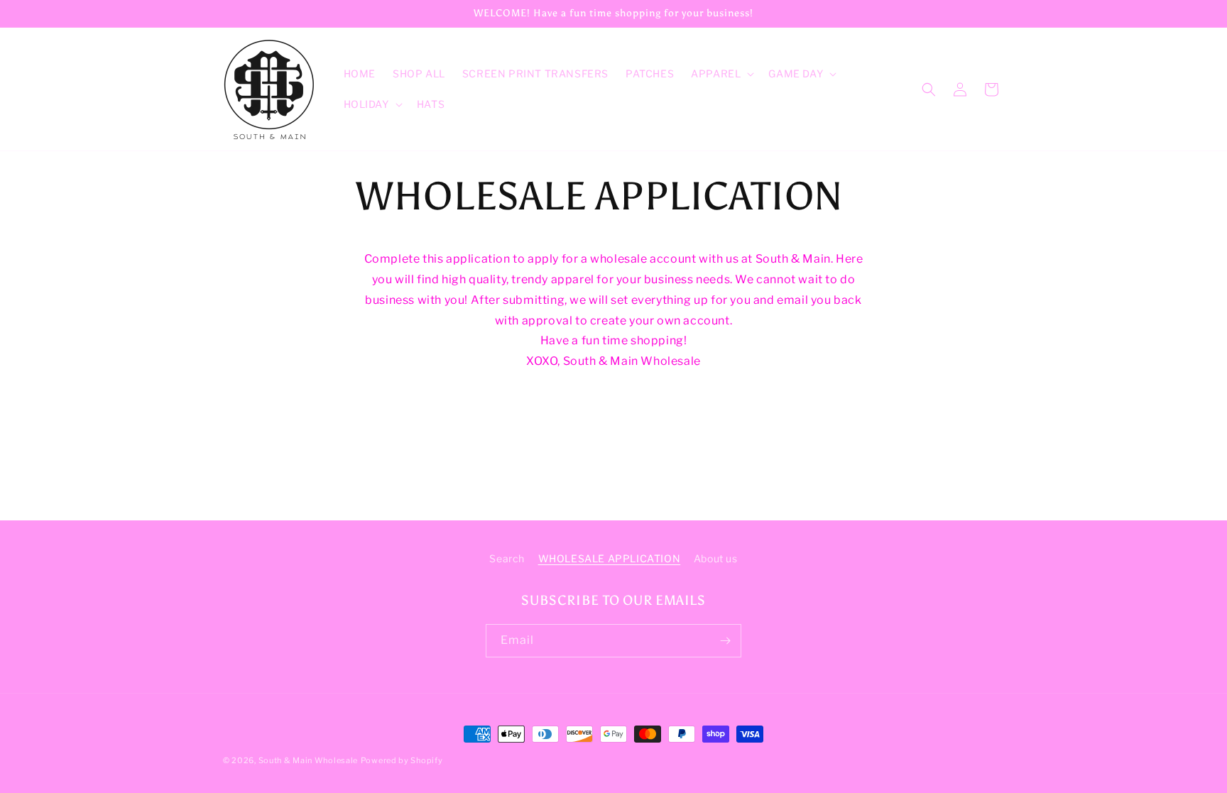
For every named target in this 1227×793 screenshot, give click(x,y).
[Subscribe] (725, 640)
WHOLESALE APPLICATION (609, 558)
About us (716, 558)
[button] (721, 74)
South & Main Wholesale (308, 760)
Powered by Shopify (402, 760)
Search (507, 558)
